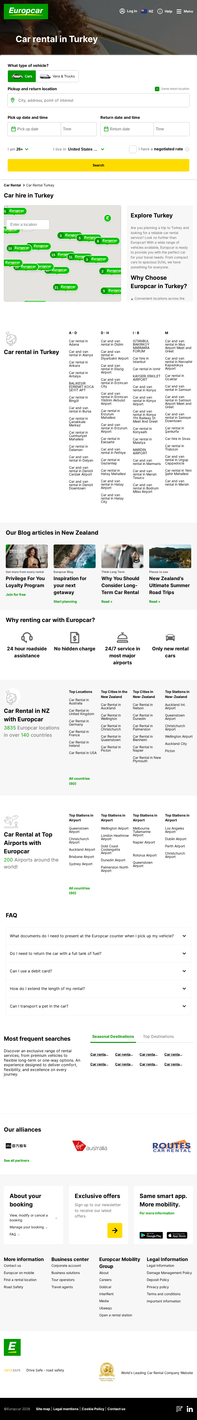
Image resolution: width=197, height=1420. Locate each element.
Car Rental (12, 185)
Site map (43, 1409)
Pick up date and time (28, 117)
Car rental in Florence (149, 1054)
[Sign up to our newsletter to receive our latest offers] (114, 1230)
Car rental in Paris (173, 1064)
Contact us (116, 1409)
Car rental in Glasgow (99, 1064)
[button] (107, 218)
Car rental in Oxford (173, 1054)
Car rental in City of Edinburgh (124, 1064)
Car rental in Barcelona (99, 1054)
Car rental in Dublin (124, 1054)
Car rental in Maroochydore (149, 1064)
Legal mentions (66, 1409)
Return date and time (120, 117)
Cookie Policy (93, 1409)
